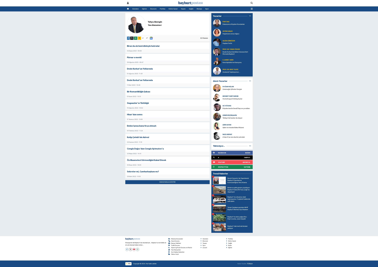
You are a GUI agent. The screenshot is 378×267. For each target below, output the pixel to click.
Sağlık (191, 9)
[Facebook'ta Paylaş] (128, 38)
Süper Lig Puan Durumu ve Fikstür (181, 247)
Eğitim (144, 9)
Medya (199, 9)
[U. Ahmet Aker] (217, 61)
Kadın (230, 245)
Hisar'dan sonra (134, 115)
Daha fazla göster (167, 182)
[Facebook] (127, 249)
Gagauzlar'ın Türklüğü (138, 103)
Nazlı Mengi (227, 134)
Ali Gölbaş (227, 106)
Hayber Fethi (227, 43)
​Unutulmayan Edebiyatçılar (232, 99)
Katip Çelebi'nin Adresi (138, 137)
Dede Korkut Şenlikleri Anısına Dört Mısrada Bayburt (235, 53)
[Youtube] (134, 249)
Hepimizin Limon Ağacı (231, 34)
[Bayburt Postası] (190, 3)
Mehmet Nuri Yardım (230, 96)
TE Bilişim (250, 263)
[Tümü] (250, 16)
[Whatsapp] (137, 249)
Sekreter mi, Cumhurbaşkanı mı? (143, 172)
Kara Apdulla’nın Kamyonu (232, 62)
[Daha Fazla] (139, 38)
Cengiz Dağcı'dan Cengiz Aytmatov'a (145, 149)
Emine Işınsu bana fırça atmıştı (141, 126)
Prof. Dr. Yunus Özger (231, 49)
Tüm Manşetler (176, 250)
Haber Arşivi (175, 254)
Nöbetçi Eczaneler (177, 239)
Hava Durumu (175, 241)
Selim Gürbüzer (229, 41)
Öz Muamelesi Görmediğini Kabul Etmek (146, 160)
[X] (130, 249)
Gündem (135, 9)
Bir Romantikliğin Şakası (138, 92)
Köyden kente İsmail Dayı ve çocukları (236, 108)
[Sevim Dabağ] (217, 32)
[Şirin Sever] (217, 126)
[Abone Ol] (151, 38)
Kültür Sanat (173, 9)
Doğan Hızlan (228, 86)
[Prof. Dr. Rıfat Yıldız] (217, 71)
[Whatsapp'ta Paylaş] (135, 38)
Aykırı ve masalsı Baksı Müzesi (233, 127)
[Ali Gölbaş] (217, 107)
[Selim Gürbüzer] (217, 42)
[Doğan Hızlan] (217, 88)
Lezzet (205, 247)
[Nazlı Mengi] (217, 136)
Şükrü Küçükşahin (230, 115)
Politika (162, 9)
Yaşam (183, 9)
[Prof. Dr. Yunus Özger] (217, 52)
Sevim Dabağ (228, 31)
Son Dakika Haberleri (177, 252)
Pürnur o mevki (134, 57)
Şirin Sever (227, 125)
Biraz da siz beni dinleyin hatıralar (143, 46)
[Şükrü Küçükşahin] (217, 116)
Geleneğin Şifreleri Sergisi (232, 89)
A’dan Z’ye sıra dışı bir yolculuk (234, 137)
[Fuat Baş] (217, 23)
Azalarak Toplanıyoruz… (231, 72)
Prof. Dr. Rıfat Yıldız (230, 69)
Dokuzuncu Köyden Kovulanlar (234, 24)
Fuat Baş (226, 21)
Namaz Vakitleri (176, 243)
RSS (129, 263)
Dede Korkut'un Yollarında (140, 69)
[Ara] (252, 3)
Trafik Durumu (175, 245)
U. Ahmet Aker (228, 60)
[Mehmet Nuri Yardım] (217, 97)
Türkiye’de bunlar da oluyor (232, 118)
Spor (207, 9)
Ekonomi (153, 9)
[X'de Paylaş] (131, 38)
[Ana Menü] (252, 9)
